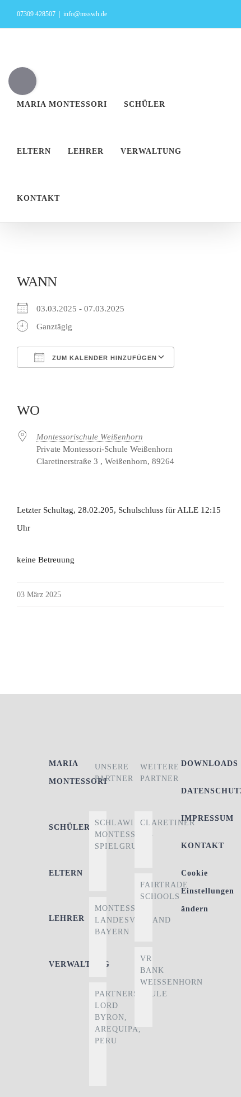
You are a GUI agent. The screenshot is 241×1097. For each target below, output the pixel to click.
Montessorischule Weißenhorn (89, 436)
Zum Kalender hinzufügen (103, 357)
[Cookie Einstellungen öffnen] (221, 1083)
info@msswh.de (85, 14)
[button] (97, 198)
